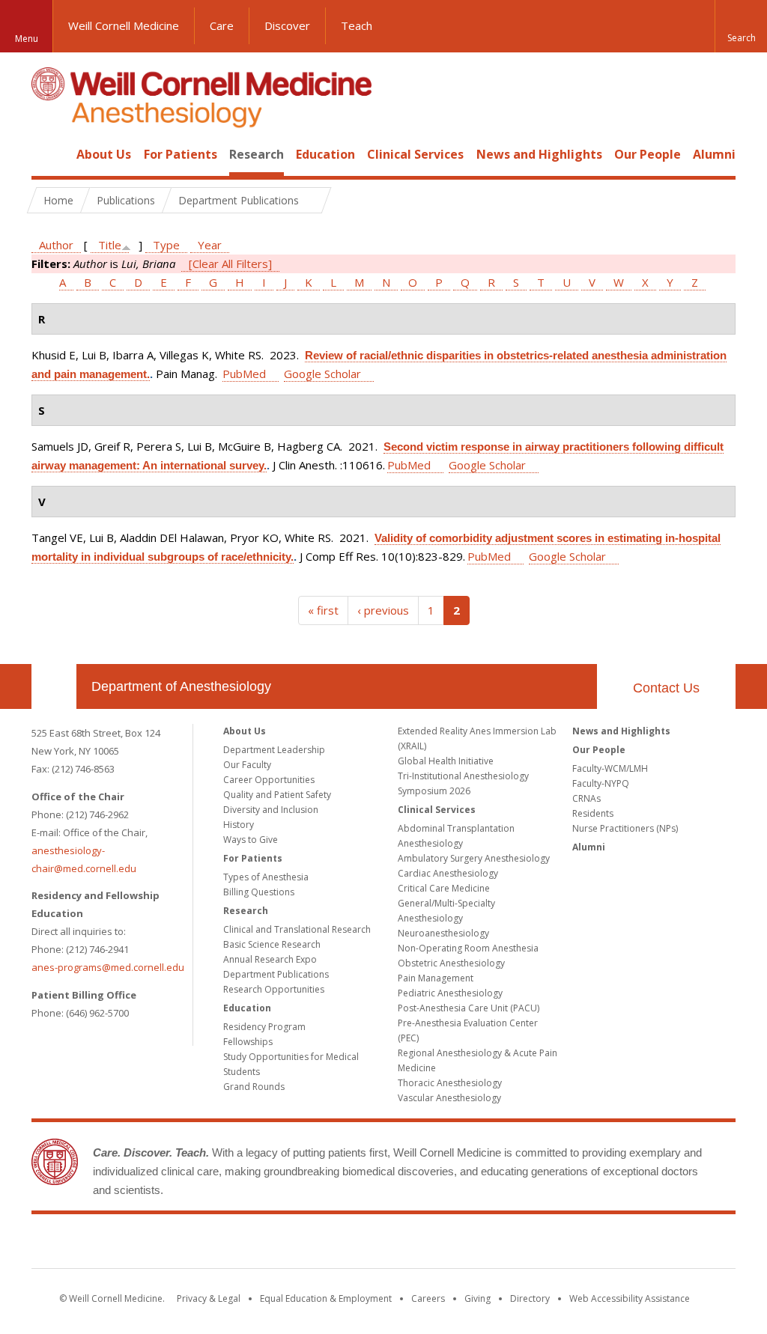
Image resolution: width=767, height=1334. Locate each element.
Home (48, 154)
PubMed (244, 373)
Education (325, 154)
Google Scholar (322, 373)
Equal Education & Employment (326, 1298)
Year (210, 244)
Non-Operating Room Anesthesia (468, 948)
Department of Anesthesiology (181, 686)
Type (166, 244)
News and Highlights (539, 154)
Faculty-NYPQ (600, 783)
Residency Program (264, 1026)
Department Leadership (274, 749)
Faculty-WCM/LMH (610, 768)
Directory (530, 1298)
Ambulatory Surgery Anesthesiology (474, 858)
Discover (287, 25)
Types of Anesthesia (266, 877)
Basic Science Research (272, 944)
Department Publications (276, 974)
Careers (428, 1298)
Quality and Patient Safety (277, 794)
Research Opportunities (273, 989)
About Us (103, 154)
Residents (592, 813)
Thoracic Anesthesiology (450, 1082)
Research (256, 154)
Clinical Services (415, 154)
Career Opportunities (269, 779)
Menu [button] (26, 38)
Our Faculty (247, 764)
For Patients (180, 154)
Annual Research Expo (270, 959)
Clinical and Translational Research (297, 929)
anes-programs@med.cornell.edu (107, 967)
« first (323, 610)
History (238, 824)
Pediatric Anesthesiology (450, 993)
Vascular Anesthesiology (449, 1097)
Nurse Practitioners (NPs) (625, 828)
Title (109, 244)
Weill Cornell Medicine (123, 25)
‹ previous (383, 610)
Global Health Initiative (446, 761)
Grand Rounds (254, 1086)
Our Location (53, 686)
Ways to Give (250, 839)
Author (56, 244)
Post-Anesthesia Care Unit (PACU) (468, 1008)
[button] (741, 26)
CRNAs (586, 798)
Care (222, 25)
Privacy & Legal (208, 1298)
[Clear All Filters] (230, 263)
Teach (356, 25)
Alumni (714, 154)
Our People (647, 154)
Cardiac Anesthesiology (448, 873)
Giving (477, 1298)
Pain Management (435, 978)
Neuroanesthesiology (443, 933)
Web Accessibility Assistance (629, 1298)
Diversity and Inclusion (270, 809)
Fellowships (248, 1041)
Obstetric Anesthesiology (451, 963)
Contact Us (666, 687)
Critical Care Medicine (444, 888)
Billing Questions (258, 892)
